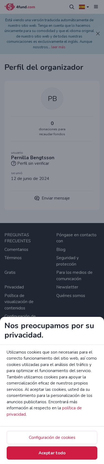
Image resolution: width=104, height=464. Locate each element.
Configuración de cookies (52, 437)
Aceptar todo (52, 453)
